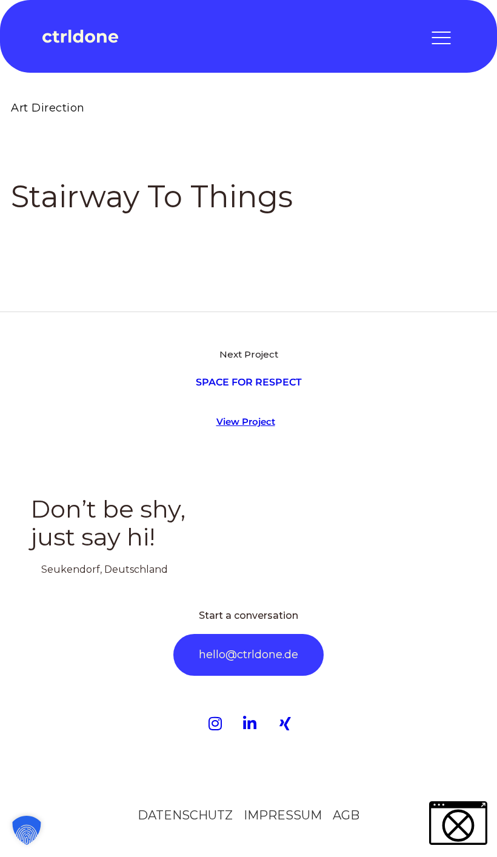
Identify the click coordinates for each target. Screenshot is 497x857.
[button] (26, 830)
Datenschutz (185, 815)
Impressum (283, 815)
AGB (346, 815)
